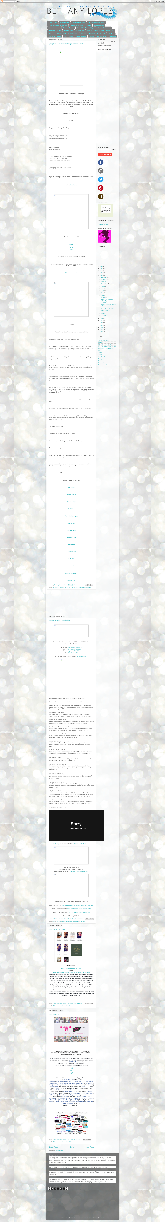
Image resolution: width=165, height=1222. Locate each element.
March (103, 297)
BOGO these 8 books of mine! (71, 968)
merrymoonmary (88, 1217)
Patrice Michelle (60, 1098)
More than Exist (68, 30)
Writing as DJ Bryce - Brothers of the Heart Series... (63, 33)
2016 (101, 323)
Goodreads (73, 185)
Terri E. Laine (64, 1101)
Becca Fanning (63, 1083)
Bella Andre (72, 1083)
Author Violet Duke (68, 1103)
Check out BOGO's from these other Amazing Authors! (71, 972)
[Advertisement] (71, 602)
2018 (101, 318)
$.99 (54, 921)
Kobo (71, 249)
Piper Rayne (84, 1098)
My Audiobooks (64, 22)
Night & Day (76, 921)
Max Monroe (64, 1096)
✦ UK (71, 1072)
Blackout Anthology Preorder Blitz (59, 620)
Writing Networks (101, 36)
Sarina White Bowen (64, 1100)
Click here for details (71, 273)
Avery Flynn (82, 1081)
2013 (101, 329)
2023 (101, 266)
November (104, 279)
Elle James (58, 1088)
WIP (65, 36)
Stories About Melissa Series (96, 22)
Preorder (82, 921)
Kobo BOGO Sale (54, 1014)
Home (50, 22)
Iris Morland (59, 1090)
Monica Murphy (81, 1096)
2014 (101, 327)
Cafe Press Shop (81, 36)
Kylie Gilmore (53, 1095)
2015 (101, 325)
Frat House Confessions (103, 28)
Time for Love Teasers (55, 36)
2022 (101, 268)
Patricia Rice (69, 1098)
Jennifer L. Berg (68, 1090)
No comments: (78, 585)
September (104, 284)
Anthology (58, 921)
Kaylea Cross (89, 1093)
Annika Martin (67, 1081)
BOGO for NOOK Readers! (57, 929)
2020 (101, 273)
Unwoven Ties (80, 30)
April (102, 295)
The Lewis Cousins (68, 28)
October (103, 281)
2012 (101, 332)
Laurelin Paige (69, 1095)
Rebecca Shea (54, 1100)
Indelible (88, 25)
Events (71, 36)
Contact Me (112, 36)
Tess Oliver (72, 1101)
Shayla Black (74, 1100)
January (103, 315)
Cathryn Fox (60, 1085)
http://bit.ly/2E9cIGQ (73, 651)
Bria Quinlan (52, 1085)
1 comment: (77, 1139)
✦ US (71, 1067)
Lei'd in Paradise (73, 587)
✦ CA (71, 1074)
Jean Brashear (85, 1090)
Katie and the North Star (78, 22)
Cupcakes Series (99, 25)
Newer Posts (53, 1147)
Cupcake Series (63, 587)
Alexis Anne (52, 1081)
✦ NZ (71, 1070)
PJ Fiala (91, 1098)
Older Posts (89, 1147)
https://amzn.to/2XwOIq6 (74, 647)
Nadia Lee (89, 1096)
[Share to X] (89, 585)
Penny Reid (76, 1098)
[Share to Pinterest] (92, 585)
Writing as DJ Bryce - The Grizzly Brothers (93, 33)
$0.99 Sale (56, 587)
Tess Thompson (79, 1101)
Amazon (71, 246)
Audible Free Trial (103, 224)
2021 (101, 270)
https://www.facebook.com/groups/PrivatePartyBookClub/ (77, 905)
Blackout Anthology (54, 843)
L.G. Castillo (61, 1095)
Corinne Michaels (79, 1085)
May (102, 293)
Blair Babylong (89, 1083)
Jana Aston (77, 1090)
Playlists (91, 36)
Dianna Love (85, 1086)
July (102, 288)
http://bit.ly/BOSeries (82, 656)
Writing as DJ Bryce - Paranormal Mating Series (100, 30)
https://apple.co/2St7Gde (74, 649)
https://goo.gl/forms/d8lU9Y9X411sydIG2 (80, 912)
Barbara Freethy (54, 1083)
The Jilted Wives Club (55, 30)
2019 (101, 275)
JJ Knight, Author (67, 1091)
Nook (71, 247)
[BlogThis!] (87, 585)
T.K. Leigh (56, 1101)
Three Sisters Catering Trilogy (85, 28)
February (104, 313)
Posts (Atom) (59, 1150)
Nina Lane (52, 1098)
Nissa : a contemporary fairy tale (58, 25)
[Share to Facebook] (90, 585)
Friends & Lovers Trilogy (76, 25)
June (102, 290)
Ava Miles (75, 1081)
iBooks (71, 244)
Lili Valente (86, 1095)
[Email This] (85, 585)
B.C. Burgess (89, 1081)
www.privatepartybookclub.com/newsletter (79, 908)
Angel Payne (59, 1081)
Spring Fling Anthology (84, 587)
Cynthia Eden (54, 1086)
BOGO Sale (65, 1006)
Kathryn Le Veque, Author (78, 1093)
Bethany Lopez (57, 1006)
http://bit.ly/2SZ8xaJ (73, 652)
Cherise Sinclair (69, 1085)
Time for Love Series (54, 28)
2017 (101, 320)
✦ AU (71, 1069)
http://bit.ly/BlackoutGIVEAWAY (79, 871)
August (103, 286)
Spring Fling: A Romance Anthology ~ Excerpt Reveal (66, 44)
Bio (56, 22)
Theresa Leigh (89, 1101)
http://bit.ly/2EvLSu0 (80, 843)
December (104, 277)
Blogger (102, 1217)
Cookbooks (111, 33)
